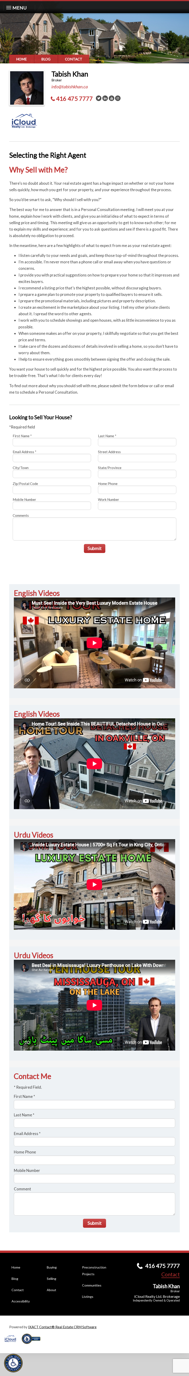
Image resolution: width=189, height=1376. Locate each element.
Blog (45, 59)
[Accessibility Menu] (13, 1363)
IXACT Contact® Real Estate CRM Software (62, 1327)
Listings (87, 1297)
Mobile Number (24, 499)
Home (21, 59)
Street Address (109, 452)
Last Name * (107, 436)
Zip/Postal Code (25, 483)
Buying (52, 1267)
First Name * (22, 436)
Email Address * (24, 452)
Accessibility (21, 1301)
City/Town (21, 468)
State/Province (109, 468)
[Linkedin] (105, 98)
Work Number (108, 499)
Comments (21, 515)
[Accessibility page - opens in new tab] (32, 1345)
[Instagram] (118, 98)
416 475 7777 (74, 98)
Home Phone (108, 483)
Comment (22, 1188)
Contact (73, 59)
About (51, 1290)
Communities (91, 1285)
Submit (95, 548)
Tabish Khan (69, 74)
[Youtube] (111, 98)
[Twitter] (98, 98)
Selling (51, 1279)
